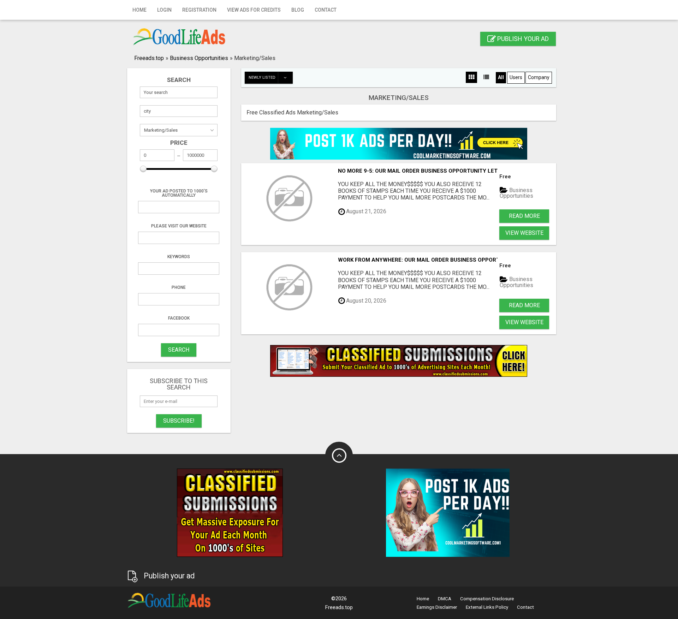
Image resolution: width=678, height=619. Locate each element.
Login (164, 10)
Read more (524, 216)
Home (139, 10)
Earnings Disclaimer (437, 607)
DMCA (444, 598)
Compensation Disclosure (487, 598)
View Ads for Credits (254, 10)
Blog (297, 10)
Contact (326, 10)
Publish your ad (522, 38)
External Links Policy (487, 607)
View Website (524, 233)
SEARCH (178, 349)
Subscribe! (179, 420)
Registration (199, 10)
